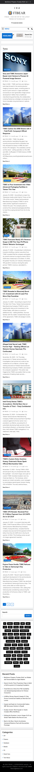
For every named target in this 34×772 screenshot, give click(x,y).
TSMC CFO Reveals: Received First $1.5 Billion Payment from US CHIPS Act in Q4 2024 (16, 514)
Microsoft (24, 641)
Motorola (8, 644)
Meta (18, 641)
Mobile (6, 746)
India (29, 634)
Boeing (16, 627)
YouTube (17, 666)
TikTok (13, 659)
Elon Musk (15, 630)
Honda (16, 634)
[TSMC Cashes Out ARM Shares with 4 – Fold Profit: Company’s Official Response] (17, 117)
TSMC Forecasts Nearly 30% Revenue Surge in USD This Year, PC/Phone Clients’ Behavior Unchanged (17, 242)
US (26, 766)
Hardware (6, 743)
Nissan (14, 644)
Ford (5, 634)
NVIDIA (26, 644)
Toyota (19, 659)
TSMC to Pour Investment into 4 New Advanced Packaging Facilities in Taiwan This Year (16, 187)
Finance (6, 235)
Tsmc (25, 659)
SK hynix (24, 652)
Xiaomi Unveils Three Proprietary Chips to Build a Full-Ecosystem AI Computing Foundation (15, 2)
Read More (6, 104)
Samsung (17, 652)
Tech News (7, 69)
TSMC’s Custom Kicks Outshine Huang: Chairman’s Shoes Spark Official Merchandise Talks (15, 461)
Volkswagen (8, 662)
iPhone (11, 637)
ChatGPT (27, 627)
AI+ (5, 735)
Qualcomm (9, 652)
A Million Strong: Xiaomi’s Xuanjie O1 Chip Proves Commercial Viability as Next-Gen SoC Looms (17, 698)
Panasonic (19, 648)
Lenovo (23, 637)
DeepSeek (8, 630)
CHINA (30, 766)
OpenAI (6, 648)
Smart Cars (7, 655)
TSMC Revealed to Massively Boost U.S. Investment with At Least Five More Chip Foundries (16, 293)
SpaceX (20, 655)
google (10, 634)
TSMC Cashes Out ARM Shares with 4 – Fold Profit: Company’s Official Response (17, 131)
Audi (5, 627)
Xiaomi (26, 662)
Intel (5, 637)
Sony (14, 655)
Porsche (27, 648)
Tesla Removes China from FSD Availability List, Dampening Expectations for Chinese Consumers (16, 691)
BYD (22, 627)
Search (4, 612)
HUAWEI (23, 634)
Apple (28, 623)
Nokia (20, 644)
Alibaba (10, 623)
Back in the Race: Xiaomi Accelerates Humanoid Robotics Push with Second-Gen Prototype (16, 723)
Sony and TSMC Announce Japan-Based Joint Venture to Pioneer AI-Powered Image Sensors (16, 76)
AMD (22, 623)
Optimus (13, 648)
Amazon (17, 623)
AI (4, 623)
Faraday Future (24, 630)
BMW (10, 627)
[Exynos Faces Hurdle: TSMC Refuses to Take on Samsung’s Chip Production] (17, 552)
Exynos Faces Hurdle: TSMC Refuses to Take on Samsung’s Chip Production (16, 566)
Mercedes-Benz (10, 641)
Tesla (8, 659)
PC (4, 750)
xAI (21, 662)
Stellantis (26, 655)
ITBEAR (6, 81)
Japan (17, 637)
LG (28, 637)
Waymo (16, 662)
